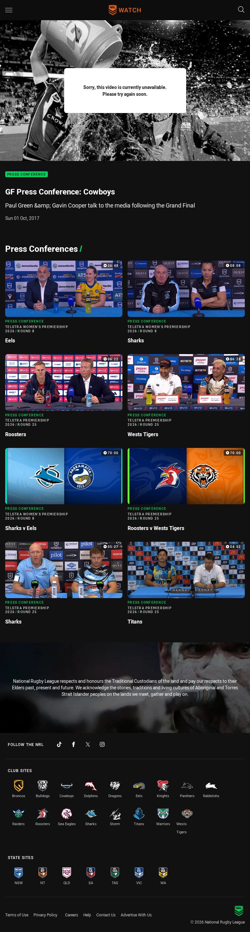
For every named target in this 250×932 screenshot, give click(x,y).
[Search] (241, 10)
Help (87, 914)
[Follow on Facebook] (73, 744)
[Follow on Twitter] (87, 744)
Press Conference (26, 174)
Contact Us (106, 914)
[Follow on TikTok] (59, 744)
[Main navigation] (8, 10)
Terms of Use (16, 914)
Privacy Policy (45, 914)
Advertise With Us (136, 914)
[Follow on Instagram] (102, 744)
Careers (71, 914)
